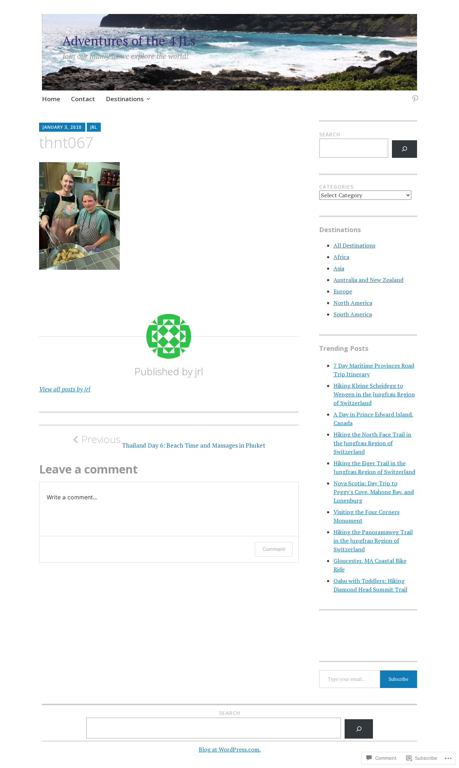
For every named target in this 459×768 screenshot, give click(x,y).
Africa (341, 257)
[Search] (404, 149)
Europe (342, 291)
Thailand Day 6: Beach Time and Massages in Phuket (173, 441)
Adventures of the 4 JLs (129, 40)
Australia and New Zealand (368, 280)
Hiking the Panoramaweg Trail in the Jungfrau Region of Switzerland (373, 540)
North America (352, 303)
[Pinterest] (414, 94)
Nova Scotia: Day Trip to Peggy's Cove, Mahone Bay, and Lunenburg (373, 491)
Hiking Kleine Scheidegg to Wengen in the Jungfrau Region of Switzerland (374, 394)
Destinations (125, 99)
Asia (338, 268)
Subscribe (398, 679)
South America (352, 314)
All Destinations (354, 245)
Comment (273, 549)
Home (51, 99)
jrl (93, 127)
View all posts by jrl (64, 389)
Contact (83, 99)
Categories (336, 186)
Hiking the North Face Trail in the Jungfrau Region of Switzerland (372, 443)
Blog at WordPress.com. (230, 749)
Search (329, 134)
